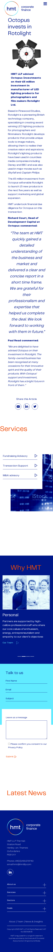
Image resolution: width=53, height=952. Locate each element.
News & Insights (34, 922)
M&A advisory (11, 475)
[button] (19, 656)
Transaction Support (15, 466)
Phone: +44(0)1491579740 (20, 861)
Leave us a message (16, 717)
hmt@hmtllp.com (22, 864)
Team (20, 922)
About (12, 922)
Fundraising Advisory (15, 456)
